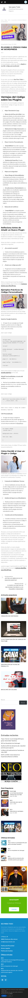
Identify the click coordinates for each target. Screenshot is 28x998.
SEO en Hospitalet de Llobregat (10, 743)
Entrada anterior (13, 578)
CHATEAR (14, 909)
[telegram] (2, 979)
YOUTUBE (13, 791)
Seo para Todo (14, 7)
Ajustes (10, 995)
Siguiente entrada (14, 586)
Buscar (3, 699)
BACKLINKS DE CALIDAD (9, 689)
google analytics (6, 372)
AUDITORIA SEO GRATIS (16, 802)
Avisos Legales (5, 948)
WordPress (20, 423)
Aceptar (4, 995)
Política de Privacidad (7, 945)
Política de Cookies (7, 951)
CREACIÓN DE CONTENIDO (9, 616)
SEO (2, 52)
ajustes (11, 993)
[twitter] (5, 979)
